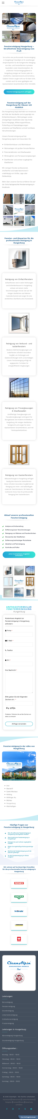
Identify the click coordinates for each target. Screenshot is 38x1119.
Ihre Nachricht (11, 670)
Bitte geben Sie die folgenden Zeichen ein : (16, 698)
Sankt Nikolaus (12, 792)
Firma (9, 631)
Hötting (9, 794)
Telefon (10, 650)
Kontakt (15, 1102)
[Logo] (19, 3)
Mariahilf (9, 789)
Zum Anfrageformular (28, 1117)
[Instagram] (13, 1109)
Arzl (7, 786)
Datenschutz (16, 1099)
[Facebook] (7, 1109)
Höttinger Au (11, 797)
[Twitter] (25, 1109)
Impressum (6, 1099)
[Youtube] (31, 1109)
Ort (9, 660)
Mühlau (9, 800)
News (22, 1102)
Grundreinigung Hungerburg (13, 1040)
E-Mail (10, 641)
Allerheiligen (11, 806)
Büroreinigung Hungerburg (12, 1036)
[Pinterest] (19, 1109)
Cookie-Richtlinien (28, 1099)
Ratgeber (8, 1102)
